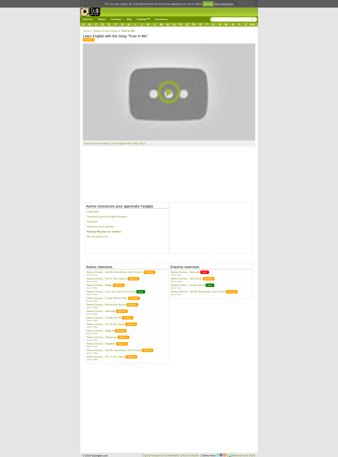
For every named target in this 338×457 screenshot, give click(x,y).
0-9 (252, 24)
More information (223, 3)
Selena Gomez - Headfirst (100, 343)
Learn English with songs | (125, 143)
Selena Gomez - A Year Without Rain (106, 298)
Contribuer (116, 19)
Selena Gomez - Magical (100, 330)
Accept (208, 3)
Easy (140, 292)
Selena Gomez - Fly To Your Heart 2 (106, 278)
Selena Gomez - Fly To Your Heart (105, 356)
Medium (89, 40)
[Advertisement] (169, 172)
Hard (204, 272)
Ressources (161, 19)
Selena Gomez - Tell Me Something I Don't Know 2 (114, 272)
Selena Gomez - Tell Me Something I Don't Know (113, 350)
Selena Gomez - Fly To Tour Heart (105, 324)
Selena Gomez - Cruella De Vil (188, 285)
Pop (179, 275)
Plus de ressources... (98, 236)
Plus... (143, 143)
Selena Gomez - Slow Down (186, 278)
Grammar (92, 221)
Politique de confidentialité (164, 455)
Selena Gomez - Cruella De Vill (103, 317)
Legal (145, 455)
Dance (180, 281)
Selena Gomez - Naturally (100, 311)
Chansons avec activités (100, 226)
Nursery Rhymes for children (104, 231)
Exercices (88, 19)
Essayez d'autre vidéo (96, 143)
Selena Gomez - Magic (99, 285)
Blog (129, 19)
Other (95, 275)
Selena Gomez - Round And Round (106, 304)
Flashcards (93, 211)
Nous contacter (190, 455)
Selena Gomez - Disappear (101, 337)
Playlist (101, 19)
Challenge (142, 19)
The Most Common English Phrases (107, 216)
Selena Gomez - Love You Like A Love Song (111, 291)
